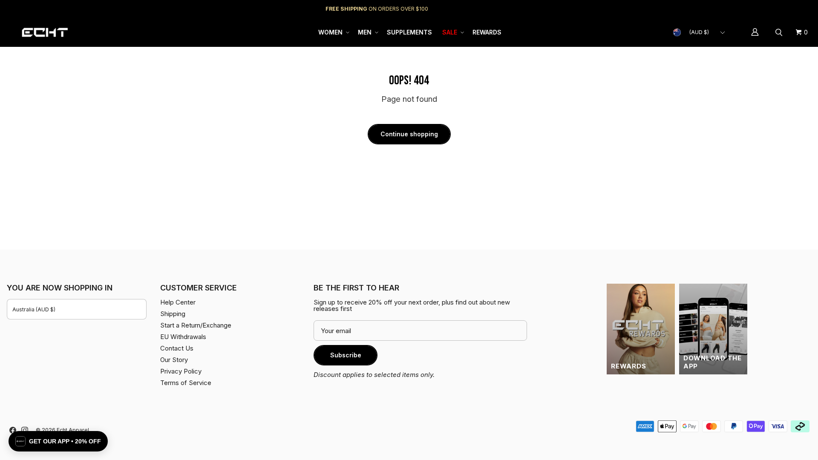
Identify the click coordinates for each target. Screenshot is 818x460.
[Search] (780, 32)
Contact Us (176, 348)
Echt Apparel (73, 430)
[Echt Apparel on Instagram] (25, 430)
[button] (333, 32)
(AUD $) (699, 32)
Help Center (783, 8)
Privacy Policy (181, 371)
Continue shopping (409, 134)
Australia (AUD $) (33, 309)
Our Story (174, 360)
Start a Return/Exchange (195, 325)
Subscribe (345, 355)
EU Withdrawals (183, 337)
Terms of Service (185, 383)
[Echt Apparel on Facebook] (13, 430)
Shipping (739, 8)
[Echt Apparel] (44, 32)
